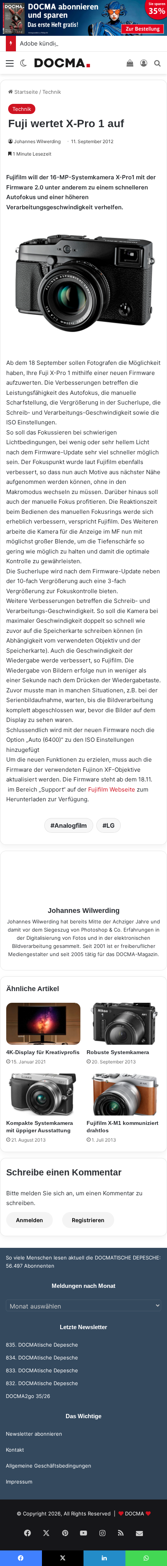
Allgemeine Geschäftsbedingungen (48, 1466)
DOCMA (134, 1513)
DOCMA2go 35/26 (28, 1396)
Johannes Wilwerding (37, 141)
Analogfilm (70, 825)
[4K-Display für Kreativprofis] (43, 1024)
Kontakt (15, 1450)
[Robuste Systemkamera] (124, 1024)
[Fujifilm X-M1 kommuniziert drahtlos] (124, 1095)
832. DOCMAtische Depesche (42, 1383)
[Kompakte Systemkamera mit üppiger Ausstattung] (43, 1095)
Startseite (25, 92)
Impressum (19, 1481)
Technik (51, 92)
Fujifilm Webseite (111, 789)
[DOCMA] (62, 62)
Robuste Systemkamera (118, 1052)
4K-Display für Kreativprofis (43, 1052)
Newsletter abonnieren (34, 1434)
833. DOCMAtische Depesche (42, 1370)
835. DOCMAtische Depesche (42, 1345)
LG (110, 825)
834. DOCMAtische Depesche (42, 1357)
